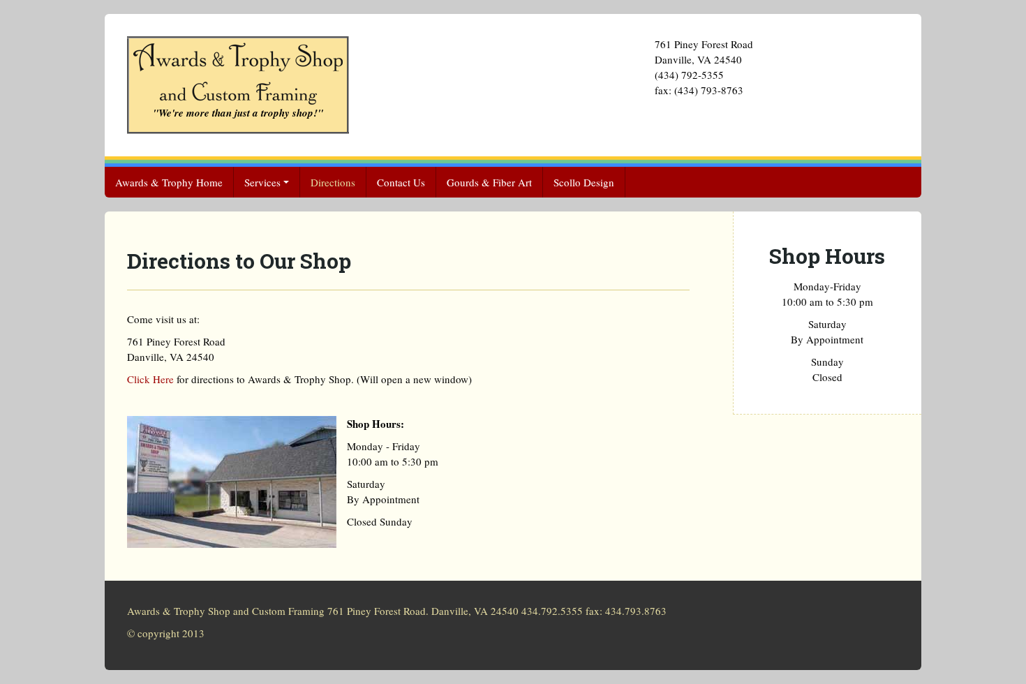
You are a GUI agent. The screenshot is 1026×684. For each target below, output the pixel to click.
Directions (333, 182)
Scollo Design (583, 182)
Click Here (150, 379)
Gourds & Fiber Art (489, 182)
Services (262, 182)
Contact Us (401, 182)
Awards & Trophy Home (169, 182)
